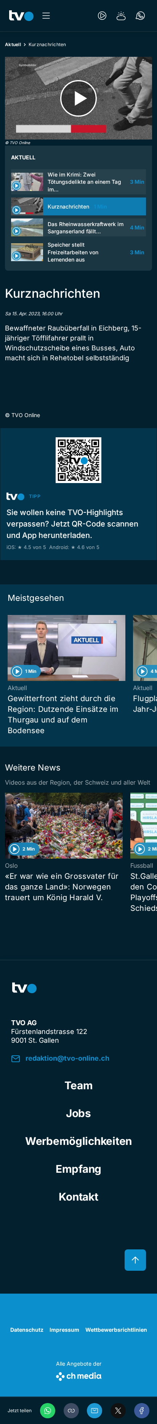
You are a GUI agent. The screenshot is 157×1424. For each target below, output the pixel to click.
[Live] (102, 16)
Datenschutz (26, 1329)
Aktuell (13, 44)
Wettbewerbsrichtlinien (116, 1329)
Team (78, 1085)
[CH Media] (78, 1375)
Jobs (78, 1113)
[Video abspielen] (78, 98)
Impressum (64, 1329)
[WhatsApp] (47, 1410)
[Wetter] (121, 16)
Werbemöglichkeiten (78, 1141)
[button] (71, 1410)
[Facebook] (141, 1410)
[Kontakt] (140, 16)
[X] (118, 1410)
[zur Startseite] (21, 15)
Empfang (78, 1168)
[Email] (94, 1410)
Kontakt (78, 1196)
